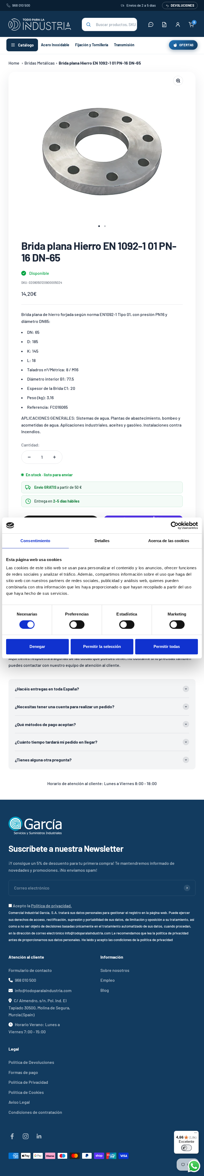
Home (13, 62)
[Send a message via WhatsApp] (194, 1166)
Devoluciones (182, 5)
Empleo (107, 980)
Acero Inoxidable (55, 45)
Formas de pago (23, 1072)
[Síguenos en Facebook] (12, 1136)
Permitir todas (167, 646)
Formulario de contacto (30, 970)
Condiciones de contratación (35, 1112)
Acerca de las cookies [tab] (168, 540)
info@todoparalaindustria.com (43, 990)
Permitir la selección (102, 646)
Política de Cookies (26, 1092)
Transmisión (124, 45)
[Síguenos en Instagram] (25, 1136)
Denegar (37, 646)
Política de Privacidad (28, 1082)
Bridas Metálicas (39, 62)
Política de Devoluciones (31, 1062)
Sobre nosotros (114, 970)
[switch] (76, 624)
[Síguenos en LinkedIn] (39, 1136)
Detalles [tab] (102, 540)
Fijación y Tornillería (91, 45)
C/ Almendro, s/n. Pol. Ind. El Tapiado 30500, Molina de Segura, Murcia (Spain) (39, 1007)
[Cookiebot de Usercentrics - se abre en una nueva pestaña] (174, 525)
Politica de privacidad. (51, 905)
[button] (109, 24)
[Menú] (195, 1134)
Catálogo (26, 45)
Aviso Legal (19, 1102)
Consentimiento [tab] (35, 540)
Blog (104, 990)
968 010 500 (21, 5)
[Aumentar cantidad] (54, 457)
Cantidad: (30, 444)
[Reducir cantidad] (29, 457)
